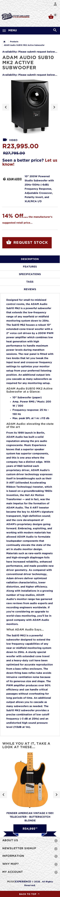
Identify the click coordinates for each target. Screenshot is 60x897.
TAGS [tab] (29, 282)
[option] (30, 107)
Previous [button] (5, 107)
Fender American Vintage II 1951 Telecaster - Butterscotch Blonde (30, 817)
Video (13, 140)
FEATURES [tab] (30, 267)
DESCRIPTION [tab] (30, 259)
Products (14, 42)
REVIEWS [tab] (30, 289)
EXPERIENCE (19, 882)
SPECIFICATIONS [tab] (30, 274)
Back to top (28, 894)
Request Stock (30, 242)
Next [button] (54, 107)
